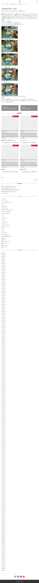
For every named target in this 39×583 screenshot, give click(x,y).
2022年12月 (3, 265)
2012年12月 (3, 440)
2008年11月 (3, 527)
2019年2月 (3, 323)
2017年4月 (3, 357)
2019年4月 (3, 321)
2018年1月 (3, 343)
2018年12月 (3, 327)
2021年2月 (3, 288)
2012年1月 (3, 460)
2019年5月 (3, 320)
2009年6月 (3, 515)
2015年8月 (3, 389)
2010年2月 (3, 501)
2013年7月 (3, 428)
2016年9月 (3, 368)
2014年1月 (3, 417)
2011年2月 (3, 479)
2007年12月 (3, 547)
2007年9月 (3, 552)
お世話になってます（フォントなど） (7, 209)
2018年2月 (3, 341)
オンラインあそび (4, 208)
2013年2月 (3, 437)
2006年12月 (3, 565)
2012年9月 (3, 446)
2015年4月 (3, 394)
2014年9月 (3, 407)
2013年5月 (3, 432)
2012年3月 (3, 456)
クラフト (2, 215)
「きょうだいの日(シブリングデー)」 (7, 202)
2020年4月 (3, 304)
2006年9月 (3, 570)
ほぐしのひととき (4, 232)
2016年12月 (3, 362)
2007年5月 (3, 558)
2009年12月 (3, 504)
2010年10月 (3, 487)
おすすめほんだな (4, 206)
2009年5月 (3, 517)
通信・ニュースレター (4, 245)
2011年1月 (3, 481)
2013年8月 (3, 426)
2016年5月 (3, 375)
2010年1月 (3, 502)
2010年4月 (3, 497)
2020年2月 (3, 307)
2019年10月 (3, 314)
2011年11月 (3, 463)
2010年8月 (3, 490)
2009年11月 (3, 506)
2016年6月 (3, 373)
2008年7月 (3, 534)
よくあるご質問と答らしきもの (6, 236)
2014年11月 (3, 403)
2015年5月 (3, 392)
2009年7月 (3, 513)
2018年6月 (3, 336)
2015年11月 (3, 384)
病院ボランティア (24, 11)
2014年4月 (3, 414)
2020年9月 (3, 295)
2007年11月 (3, 549)
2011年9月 (3, 467)
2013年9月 (3, 424)
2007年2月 (3, 561)
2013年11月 (3, 421)
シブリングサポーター (4, 222)
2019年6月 (3, 318)
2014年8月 (3, 408)
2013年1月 (3, 439)
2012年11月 (3, 442)
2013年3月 (3, 435)
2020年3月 (3, 305)
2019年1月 (3, 325)
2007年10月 (3, 550)
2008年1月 (3, 545)
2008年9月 (3, 531)
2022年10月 (3, 268)
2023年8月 (3, 258)
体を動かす (3, 238)
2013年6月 (3, 430)
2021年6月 (3, 282)
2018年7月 (3, 334)
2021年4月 (3, 286)
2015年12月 (3, 382)
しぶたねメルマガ (4, 218)
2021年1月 (3, 289)
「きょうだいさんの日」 (5, 200)
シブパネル (3, 220)
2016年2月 (3, 378)
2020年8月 (3, 297)
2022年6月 (3, 272)
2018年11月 (3, 329)
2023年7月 (3, 259)
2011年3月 (3, 478)
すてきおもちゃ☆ (4, 223)
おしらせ (2, 204)
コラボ (2, 216)
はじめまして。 (3, 227)
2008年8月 (3, 533)
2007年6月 (3, 556)
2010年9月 (3, 488)
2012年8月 (3, 447)
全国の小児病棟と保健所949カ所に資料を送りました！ (10, 189)
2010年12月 (3, 483)
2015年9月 (3, 387)
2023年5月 (3, 261)
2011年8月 (3, 469)
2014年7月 (3, 410)
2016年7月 (3, 371)
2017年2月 (3, 359)
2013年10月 (3, 423)
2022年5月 (3, 273)
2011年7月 (3, 471)
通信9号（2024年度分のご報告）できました (8, 188)
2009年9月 (3, 510)
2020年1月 (3, 309)
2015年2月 (3, 398)
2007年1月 (3, 563)
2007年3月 (3, 559)
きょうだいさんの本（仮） (5, 213)
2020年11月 (3, 293)
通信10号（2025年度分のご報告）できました (8, 186)
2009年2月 (3, 522)
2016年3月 (3, 376)
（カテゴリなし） (3, 199)
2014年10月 (3, 405)
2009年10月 (3, 508)
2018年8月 (3, 332)
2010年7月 (3, 492)
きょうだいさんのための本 (5, 211)
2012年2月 (3, 458)
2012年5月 (3, 453)
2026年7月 (3, 252)
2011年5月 (3, 474)
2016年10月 (3, 366)
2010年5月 (3, 495)
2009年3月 (3, 520)
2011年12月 (3, 462)
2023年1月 (3, 263)
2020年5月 (3, 302)
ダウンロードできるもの (5, 225)
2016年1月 (3, 380)
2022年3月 (3, 277)
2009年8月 (3, 511)
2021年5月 (3, 284)
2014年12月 (3, 401)
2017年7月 (3, 352)
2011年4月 (3, 476)
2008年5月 (3, 538)
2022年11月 (3, 266)
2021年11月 (3, 279)
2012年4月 (3, 455)
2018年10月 (3, 330)
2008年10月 (3, 529)
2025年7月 (3, 254)
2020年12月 (3, 291)
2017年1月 (3, 360)
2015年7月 (3, 391)
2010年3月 (3, 499)
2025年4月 (3, 256)
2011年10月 (3, 465)
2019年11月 (3, 313)
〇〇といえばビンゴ (4, 193)
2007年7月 (3, 554)
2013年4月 (3, 433)
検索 (2, 177)
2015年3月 (3, 396)
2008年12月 (3, 526)
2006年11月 (3, 566)
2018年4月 (3, 337)
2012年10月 (3, 444)
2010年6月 (3, 494)
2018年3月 (3, 339)
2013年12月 (3, 419)
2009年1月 (3, 524)
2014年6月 (3, 412)
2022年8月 (3, 270)
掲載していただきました (5, 241)
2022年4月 (3, 275)
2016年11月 (3, 364)
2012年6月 (3, 451)
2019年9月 (3, 316)
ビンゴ (2, 229)
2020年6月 (3, 300)
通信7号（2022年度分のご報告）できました (8, 191)
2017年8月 (3, 350)
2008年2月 (3, 543)
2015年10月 (3, 385)
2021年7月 (3, 281)
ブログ (2, 231)
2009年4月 (3, 518)
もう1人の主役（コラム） (5, 234)
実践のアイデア (3, 239)
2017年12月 (3, 345)
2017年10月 (3, 348)
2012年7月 (3, 449)
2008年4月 (3, 540)
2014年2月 (3, 416)
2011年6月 (3, 472)
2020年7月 (3, 298)
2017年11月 (3, 346)
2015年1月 (3, 400)
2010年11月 (3, 485)
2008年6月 (3, 536)
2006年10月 (3, 568)
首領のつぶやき (4, 247)
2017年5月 (3, 355)
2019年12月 (3, 311)
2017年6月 (3, 353)
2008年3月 (3, 542)
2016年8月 (3, 369)
